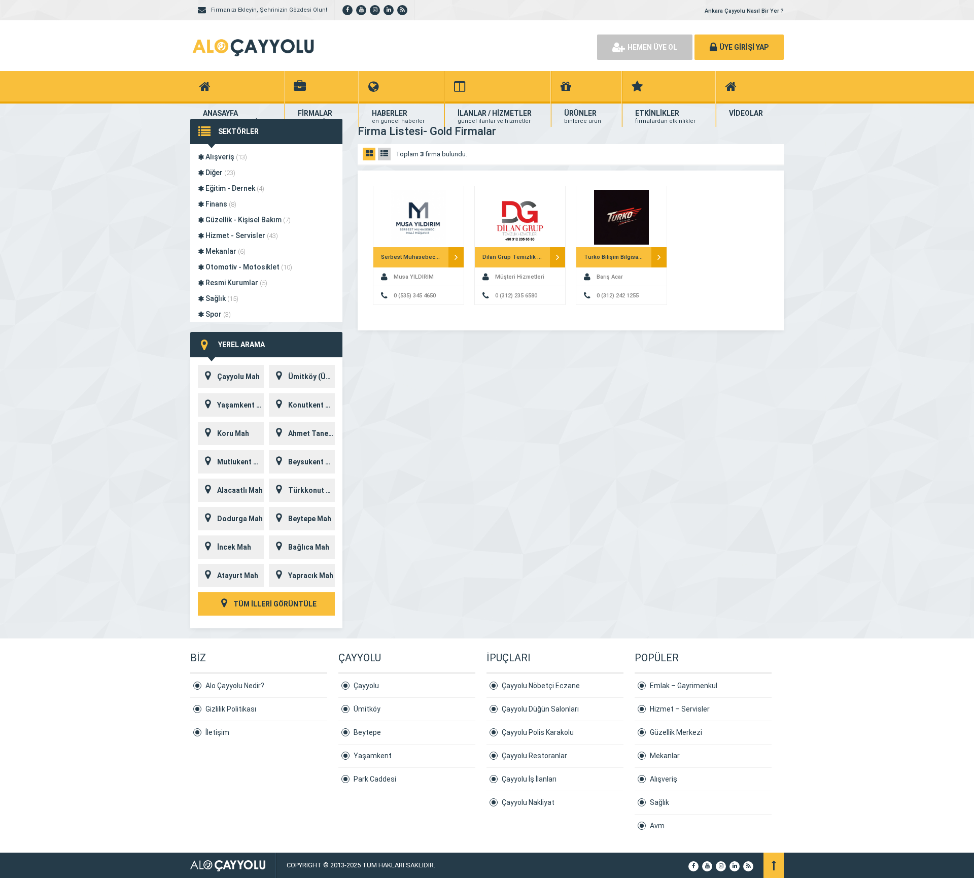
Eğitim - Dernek (234, 188)
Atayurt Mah (237, 575)
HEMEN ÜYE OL (652, 47)
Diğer (219, 172)
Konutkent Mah (311, 405)
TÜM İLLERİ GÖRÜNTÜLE (274, 604)
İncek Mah (234, 547)
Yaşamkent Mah (240, 405)
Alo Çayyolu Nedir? (234, 686)
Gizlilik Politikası (230, 709)
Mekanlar (225, 251)
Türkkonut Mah (311, 490)
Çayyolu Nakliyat (528, 802)
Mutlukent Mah (240, 462)
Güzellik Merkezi (676, 732)
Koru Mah (233, 433)
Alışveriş (225, 157)
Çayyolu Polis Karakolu (538, 732)
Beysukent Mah (311, 462)
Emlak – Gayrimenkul (683, 686)
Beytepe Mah (309, 519)
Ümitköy (367, 709)
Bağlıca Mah (308, 547)
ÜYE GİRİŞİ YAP (744, 47)
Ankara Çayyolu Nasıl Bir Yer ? (744, 11)
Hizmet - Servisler (241, 235)
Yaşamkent (373, 756)
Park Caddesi (375, 779)
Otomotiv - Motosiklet (248, 267)
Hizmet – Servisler (680, 709)
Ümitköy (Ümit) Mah (311, 377)
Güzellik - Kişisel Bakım (247, 220)
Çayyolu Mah (238, 377)
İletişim (217, 732)
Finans (220, 204)
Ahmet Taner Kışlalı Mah (311, 433)
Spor (217, 314)
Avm (657, 826)
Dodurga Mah (240, 519)
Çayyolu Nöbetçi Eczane (541, 686)
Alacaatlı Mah (240, 490)
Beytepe (367, 732)
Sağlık (221, 298)
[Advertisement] (471, 45)
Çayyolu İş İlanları (529, 779)
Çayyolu (366, 686)
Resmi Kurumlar (235, 283)
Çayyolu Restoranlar (534, 756)
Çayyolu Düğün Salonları (540, 709)
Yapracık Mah (310, 575)
